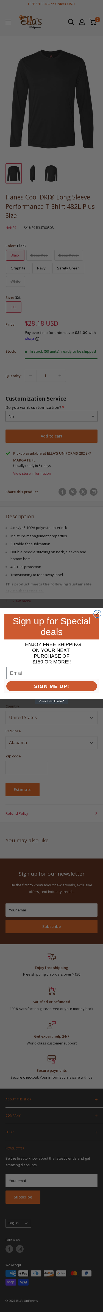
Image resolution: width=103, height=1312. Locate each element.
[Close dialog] (97, 614)
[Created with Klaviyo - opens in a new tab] (51, 701)
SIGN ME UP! (51, 686)
